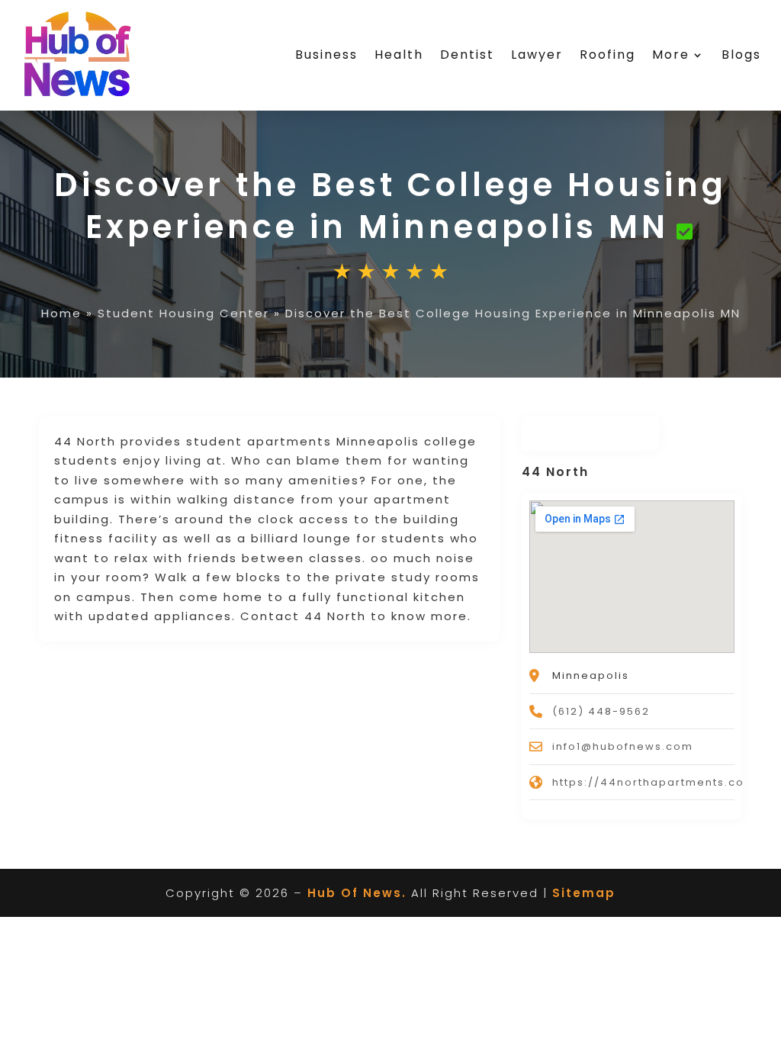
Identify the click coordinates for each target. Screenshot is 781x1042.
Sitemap (583, 893)
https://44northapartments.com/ (657, 782)
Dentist (467, 54)
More (670, 54)
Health (398, 54)
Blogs (741, 54)
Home (61, 313)
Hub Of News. (357, 893)
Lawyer (537, 54)
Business (326, 54)
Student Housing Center (183, 313)
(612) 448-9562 (601, 711)
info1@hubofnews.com (622, 746)
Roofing (607, 54)
